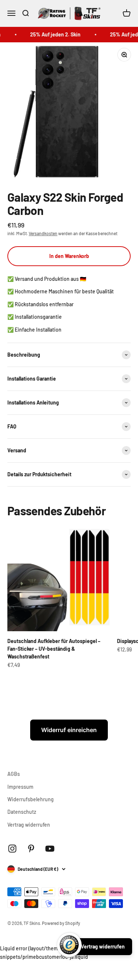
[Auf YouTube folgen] (50, 849)
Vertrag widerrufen (28, 825)
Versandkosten (43, 233)
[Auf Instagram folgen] (12, 849)
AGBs (13, 774)
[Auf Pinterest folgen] (31, 849)
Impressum (20, 787)
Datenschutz (21, 812)
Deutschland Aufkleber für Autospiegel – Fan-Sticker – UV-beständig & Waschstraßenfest (53, 649)
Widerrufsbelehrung (30, 799)
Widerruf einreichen (69, 730)
